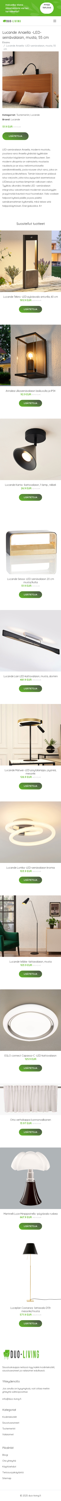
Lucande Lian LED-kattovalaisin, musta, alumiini (31, 676)
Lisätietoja (15, 136)
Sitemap (6, 1478)
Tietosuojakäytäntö (13, 1472)
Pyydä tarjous (47, 6)
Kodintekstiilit (9, 1416)
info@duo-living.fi (11, 1398)
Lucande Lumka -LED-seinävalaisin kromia (30, 867)
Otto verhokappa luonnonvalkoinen (30, 1119)
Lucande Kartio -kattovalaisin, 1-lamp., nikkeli (30, 484)
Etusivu (6, 42)
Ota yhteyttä (9, 1460)
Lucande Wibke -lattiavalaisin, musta (31, 961)
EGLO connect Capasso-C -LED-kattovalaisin (30, 1055)
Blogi (5, 1454)
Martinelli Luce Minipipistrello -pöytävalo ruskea (31, 1213)
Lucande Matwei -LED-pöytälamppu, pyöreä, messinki (30, 772)
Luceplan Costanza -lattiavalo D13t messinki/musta (30, 1309)
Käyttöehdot (9, 1466)
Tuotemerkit (22, 114)
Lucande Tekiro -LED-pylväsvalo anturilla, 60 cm (30, 296)
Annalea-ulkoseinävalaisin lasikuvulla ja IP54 (30, 390)
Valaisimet (8, 1434)
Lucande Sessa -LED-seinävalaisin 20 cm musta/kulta (30, 580)
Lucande (35, 114)
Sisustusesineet (10, 1422)
